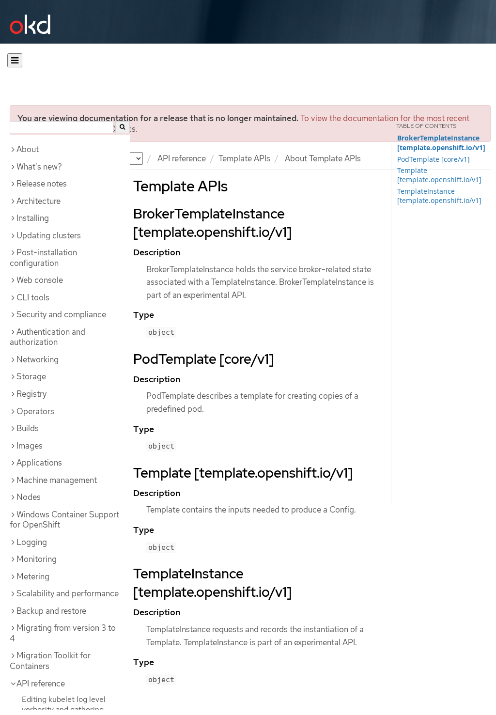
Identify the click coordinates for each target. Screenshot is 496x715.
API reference (181, 158)
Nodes (28, 497)
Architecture (38, 201)
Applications (39, 462)
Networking (37, 359)
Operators (35, 411)
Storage (31, 376)
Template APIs (244, 158)
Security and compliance (61, 314)
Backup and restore (51, 611)
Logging (31, 542)
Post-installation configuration (43, 257)
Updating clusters (48, 235)
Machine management (56, 480)
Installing (32, 218)
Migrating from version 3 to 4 (63, 633)
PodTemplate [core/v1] (433, 159)
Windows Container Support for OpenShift (64, 519)
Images (29, 445)
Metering (32, 576)
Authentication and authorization (47, 337)
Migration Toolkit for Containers (50, 660)
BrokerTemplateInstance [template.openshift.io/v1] (441, 143)
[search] (122, 127)
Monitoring (36, 559)
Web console (39, 280)
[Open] (14, 60)
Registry (31, 394)
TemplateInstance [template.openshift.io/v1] (439, 196)
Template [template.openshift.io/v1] (439, 175)
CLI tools (32, 297)
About (27, 149)
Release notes (41, 183)
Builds (27, 428)
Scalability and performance (67, 593)
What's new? (39, 166)
